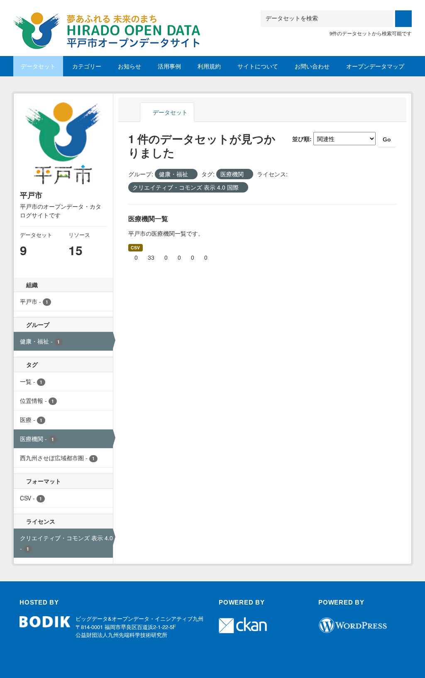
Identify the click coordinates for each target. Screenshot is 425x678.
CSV (135, 247)
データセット (38, 66)
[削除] (191, 174)
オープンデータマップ (375, 66)
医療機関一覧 (148, 218)
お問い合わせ (312, 66)
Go (387, 139)
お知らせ (129, 66)
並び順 (301, 138)
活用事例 (169, 66)
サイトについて (257, 66)
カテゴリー (86, 66)
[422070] (110, 20)
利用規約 (209, 66)
